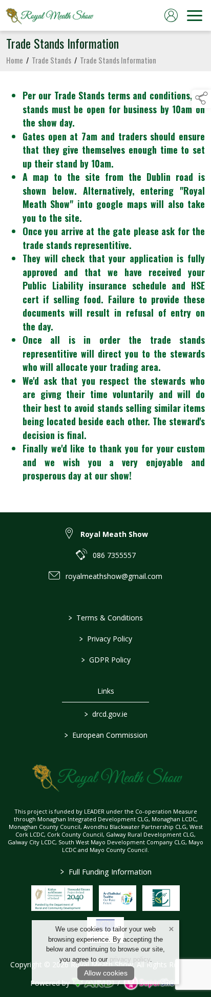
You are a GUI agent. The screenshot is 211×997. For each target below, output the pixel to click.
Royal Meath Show (114, 534)
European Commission (105, 735)
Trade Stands (51, 60)
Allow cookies (106, 973)
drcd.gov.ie (105, 714)
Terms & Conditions (106, 618)
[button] (201, 99)
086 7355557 (114, 555)
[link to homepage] (49, 15)
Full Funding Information (105, 871)
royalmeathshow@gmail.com (114, 576)
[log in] (171, 15)
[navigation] (194, 15)
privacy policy (130, 959)
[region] (105, 286)
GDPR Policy (105, 660)
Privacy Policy (105, 639)
